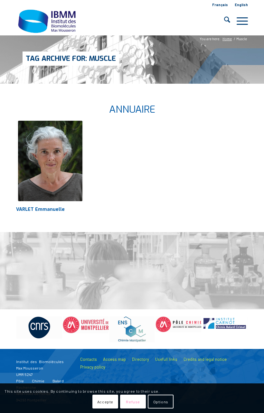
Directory (140, 359)
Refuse (133, 401)
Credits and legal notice (205, 359)
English (241, 5)
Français (220, 5)
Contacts (88, 359)
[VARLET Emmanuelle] (50, 161)
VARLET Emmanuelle (40, 209)
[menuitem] (220, 4)
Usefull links (166, 359)
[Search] (224, 20)
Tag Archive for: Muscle (71, 58)
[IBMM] (47, 20)
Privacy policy (92, 367)
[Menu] (239, 20)
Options (160, 401)
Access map (114, 359)
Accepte (105, 401)
